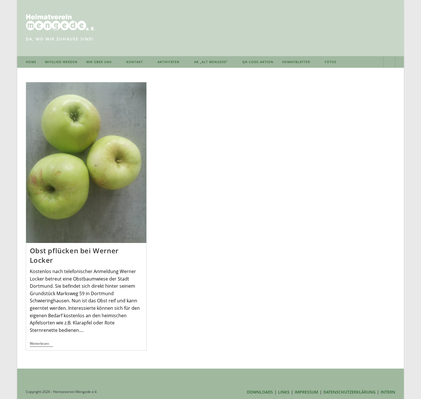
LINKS (284, 392)
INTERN (388, 392)
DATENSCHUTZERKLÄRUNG (349, 392)
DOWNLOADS (260, 392)
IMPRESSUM (306, 392)
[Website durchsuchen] (389, 62)
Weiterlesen (41, 344)
